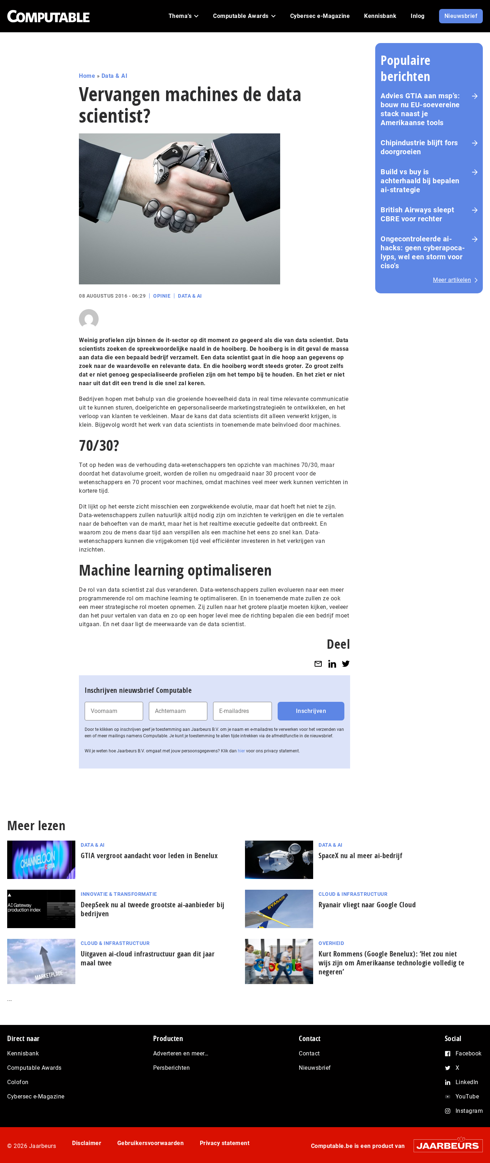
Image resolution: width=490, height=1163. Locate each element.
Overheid (331, 943)
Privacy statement (225, 1143)
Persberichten (171, 1067)
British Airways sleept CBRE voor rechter (417, 214)
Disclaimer (86, 1143)
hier (241, 750)
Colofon (18, 1082)
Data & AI (115, 75)
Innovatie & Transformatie (119, 894)
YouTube (467, 1096)
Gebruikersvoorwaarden (150, 1143)
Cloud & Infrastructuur (353, 894)
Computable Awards (34, 1067)
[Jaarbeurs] (444, 1145)
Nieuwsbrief (315, 1067)
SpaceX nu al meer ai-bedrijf (360, 855)
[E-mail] (318, 663)
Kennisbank (23, 1053)
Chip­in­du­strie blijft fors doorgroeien (419, 147)
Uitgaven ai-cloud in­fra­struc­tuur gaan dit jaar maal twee (148, 958)
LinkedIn (467, 1082)
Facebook (469, 1053)
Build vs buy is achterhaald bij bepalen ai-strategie (420, 180)
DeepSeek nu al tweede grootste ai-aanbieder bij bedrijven (153, 909)
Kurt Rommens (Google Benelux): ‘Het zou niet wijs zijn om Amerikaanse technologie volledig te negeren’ (391, 963)
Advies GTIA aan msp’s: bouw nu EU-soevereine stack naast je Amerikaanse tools (420, 109)
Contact (309, 1053)
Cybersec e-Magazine (36, 1096)
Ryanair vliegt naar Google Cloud (367, 904)
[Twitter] (345, 663)
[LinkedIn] (332, 663)
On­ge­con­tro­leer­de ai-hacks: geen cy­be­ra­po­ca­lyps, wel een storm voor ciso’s (423, 252)
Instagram (469, 1110)
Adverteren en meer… (181, 1053)
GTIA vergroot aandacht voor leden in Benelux (149, 855)
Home (87, 75)
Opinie (161, 296)
